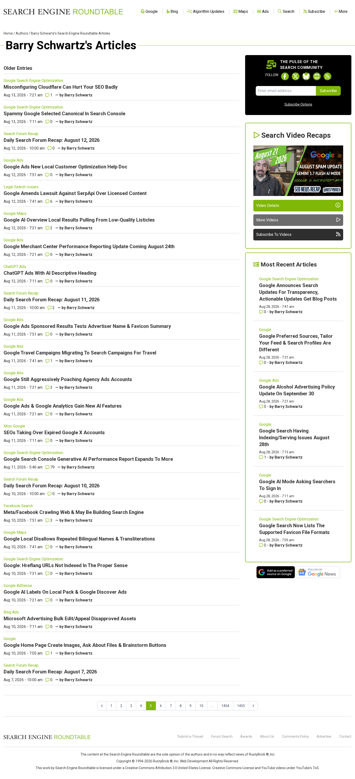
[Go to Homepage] (63, 11)
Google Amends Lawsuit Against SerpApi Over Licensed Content (75, 193)
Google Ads (13, 160)
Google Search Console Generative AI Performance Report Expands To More (88, 459)
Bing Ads (11, 612)
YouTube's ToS (307, 768)
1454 (225, 706)
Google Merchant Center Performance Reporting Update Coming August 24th (89, 246)
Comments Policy (295, 736)
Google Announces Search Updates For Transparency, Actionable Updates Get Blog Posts (298, 292)
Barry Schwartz (78, 95)
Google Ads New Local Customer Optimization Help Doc (65, 167)
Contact (345, 736)
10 (201, 706)
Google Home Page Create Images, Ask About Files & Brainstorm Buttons (85, 645)
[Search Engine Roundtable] (47, 738)
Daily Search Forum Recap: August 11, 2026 (51, 300)
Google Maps (15, 213)
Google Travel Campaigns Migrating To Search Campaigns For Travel (80, 353)
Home (8, 33)
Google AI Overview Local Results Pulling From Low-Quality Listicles (79, 220)
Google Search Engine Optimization (33, 80)
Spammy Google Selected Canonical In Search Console (64, 113)
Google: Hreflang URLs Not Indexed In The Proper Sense (66, 565)
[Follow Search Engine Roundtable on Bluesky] (306, 76)
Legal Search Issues (21, 187)
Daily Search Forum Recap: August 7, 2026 (50, 672)
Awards (246, 736)
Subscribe (328, 90)
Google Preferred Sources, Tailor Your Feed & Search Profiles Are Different (296, 343)
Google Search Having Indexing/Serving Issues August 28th (294, 437)
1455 (241, 706)
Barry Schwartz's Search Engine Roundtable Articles (70, 33)
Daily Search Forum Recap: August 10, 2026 (51, 486)
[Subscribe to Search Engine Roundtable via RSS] (327, 76)
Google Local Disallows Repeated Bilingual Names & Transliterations (79, 539)
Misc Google (14, 426)
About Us (267, 736)
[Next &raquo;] (253, 705)
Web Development (194, 761)
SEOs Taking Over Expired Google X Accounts (54, 432)
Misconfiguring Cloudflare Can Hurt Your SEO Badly (61, 87)
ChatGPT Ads (15, 266)
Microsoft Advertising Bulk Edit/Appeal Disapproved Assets (70, 618)
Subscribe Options (298, 104)
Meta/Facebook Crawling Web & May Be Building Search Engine (74, 512)
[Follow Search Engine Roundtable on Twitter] (295, 76)
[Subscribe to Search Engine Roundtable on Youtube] (317, 76)
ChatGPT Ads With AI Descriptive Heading (50, 273)
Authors (22, 33)
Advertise (324, 736)
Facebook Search (18, 506)
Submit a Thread (190, 736)
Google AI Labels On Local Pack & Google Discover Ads (65, 592)
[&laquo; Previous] (101, 705)
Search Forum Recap (21, 133)
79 (52, 467)
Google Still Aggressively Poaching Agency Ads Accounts (68, 379)
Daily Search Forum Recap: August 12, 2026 (51, 140)
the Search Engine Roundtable (127, 754)
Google (10, 638)
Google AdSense (18, 585)
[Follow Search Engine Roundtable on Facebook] (285, 76)
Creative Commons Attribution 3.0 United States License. (168, 768)
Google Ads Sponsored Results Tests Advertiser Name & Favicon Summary (87, 326)
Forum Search (222, 736)
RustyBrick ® (163, 761)
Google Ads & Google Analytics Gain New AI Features (63, 406)
